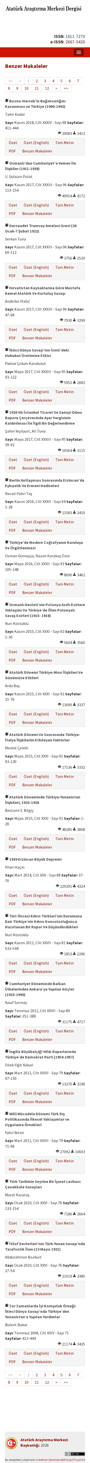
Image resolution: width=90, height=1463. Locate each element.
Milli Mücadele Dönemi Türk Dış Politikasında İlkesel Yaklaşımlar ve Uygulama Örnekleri (37, 1119)
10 (26, 88)
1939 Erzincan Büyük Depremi (35, 859)
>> (66, 88)
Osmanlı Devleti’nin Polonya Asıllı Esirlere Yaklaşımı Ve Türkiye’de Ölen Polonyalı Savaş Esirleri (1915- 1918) (45, 610)
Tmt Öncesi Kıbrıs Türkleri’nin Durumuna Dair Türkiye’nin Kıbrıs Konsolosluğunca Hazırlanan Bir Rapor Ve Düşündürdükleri (43, 921)
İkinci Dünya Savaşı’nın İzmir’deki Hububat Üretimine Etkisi (37, 353)
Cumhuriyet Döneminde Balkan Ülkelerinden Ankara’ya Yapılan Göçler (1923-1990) (39, 989)
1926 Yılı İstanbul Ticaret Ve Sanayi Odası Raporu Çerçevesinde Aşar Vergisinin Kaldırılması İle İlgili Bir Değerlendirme (43, 418)
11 (37, 88)
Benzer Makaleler (37, 150)
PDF (12, 150)
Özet (13, 142)
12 (47, 88)
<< (10, 80)
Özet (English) (36, 142)
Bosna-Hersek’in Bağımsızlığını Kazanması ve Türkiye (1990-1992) (35, 103)
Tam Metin (64, 142)
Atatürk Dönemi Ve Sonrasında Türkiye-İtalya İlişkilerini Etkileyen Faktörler (42, 737)
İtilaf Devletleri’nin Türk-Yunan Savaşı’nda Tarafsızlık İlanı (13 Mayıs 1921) (45, 1246)
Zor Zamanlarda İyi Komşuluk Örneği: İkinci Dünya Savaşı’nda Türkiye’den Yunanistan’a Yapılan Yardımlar (40, 1311)
